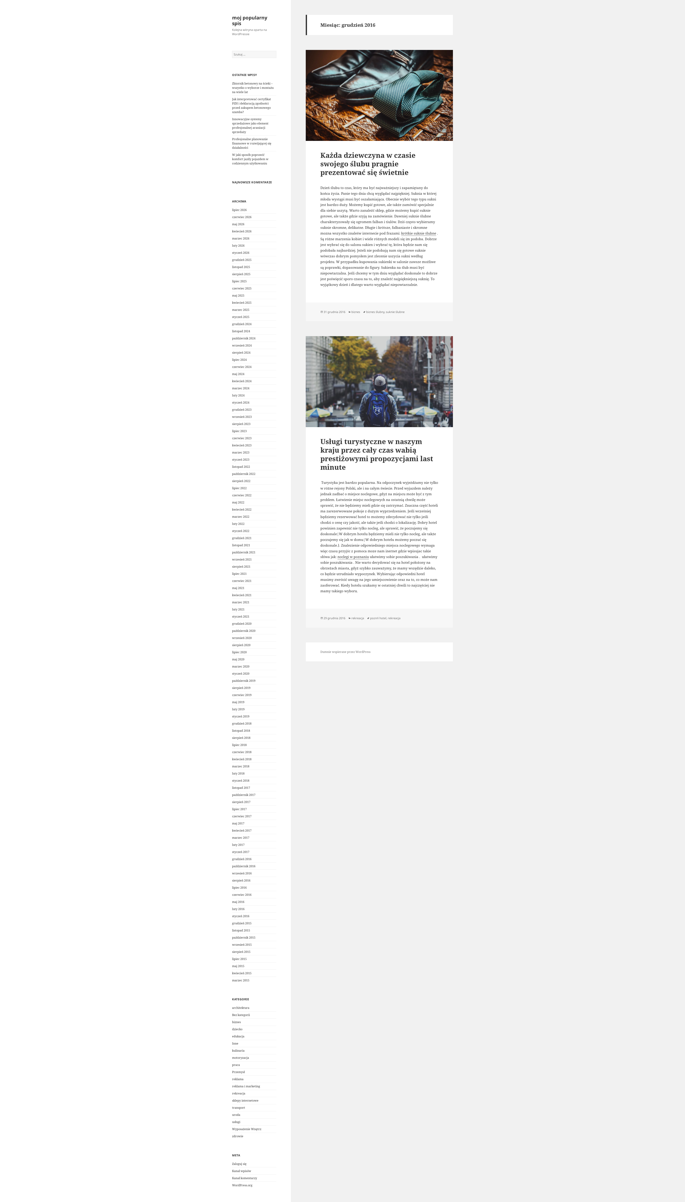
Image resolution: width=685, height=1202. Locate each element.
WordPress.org (242, 1185)
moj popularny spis (249, 20)
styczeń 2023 (240, 460)
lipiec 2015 (239, 959)
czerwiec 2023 (242, 438)
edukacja (238, 1036)
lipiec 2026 (239, 210)
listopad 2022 (241, 467)
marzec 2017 (240, 838)
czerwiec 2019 (242, 695)
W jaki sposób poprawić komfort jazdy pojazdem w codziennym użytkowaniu (250, 159)
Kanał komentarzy (244, 1178)
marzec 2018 (240, 766)
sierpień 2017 (241, 802)
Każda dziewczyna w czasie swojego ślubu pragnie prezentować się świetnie (367, 163)
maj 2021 (238, 588)
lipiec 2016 (239, 888)
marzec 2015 (240, 980)
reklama (237, 1079)
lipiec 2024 (239, 360)
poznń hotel (378, 618)
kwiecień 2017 (242, 830)
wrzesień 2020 (242, 638)
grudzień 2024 (242, 324)
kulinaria (238, 1051)
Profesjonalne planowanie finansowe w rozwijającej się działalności (251, 143)
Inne (235, 1043)
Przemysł (238, 1072)
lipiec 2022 (239, 488)
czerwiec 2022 (242, 495)
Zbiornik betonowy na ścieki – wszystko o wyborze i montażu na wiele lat (253, 88)
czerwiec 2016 (242, 895)
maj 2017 (238, 823)
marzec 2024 (240, 388)
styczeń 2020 (240, 674)
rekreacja (238, 1093)
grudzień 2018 (242, 723)
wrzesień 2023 (242, 417)
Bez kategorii (241, 1015)
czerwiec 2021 (242, 581)
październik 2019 (243, 681)
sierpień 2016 (241, 880)
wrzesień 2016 (242, 873)
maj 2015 (238, 966)
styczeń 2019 (240, 716)
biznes (236, 1022)
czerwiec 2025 (242, 288)
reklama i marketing (246, 1086)
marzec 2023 (240, 452)
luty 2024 (238, 395)
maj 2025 (238, 295)
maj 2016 (238, 902)
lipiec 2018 (239, 745)
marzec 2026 (240, 238)
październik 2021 (243, 552)
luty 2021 (238, 609)
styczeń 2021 (240, 616)
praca (236, 1065)
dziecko (237, 1029)
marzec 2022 (240, 517)
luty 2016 (238, 909)
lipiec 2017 (239, 809)
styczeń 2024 (240, 402)
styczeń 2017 (240, 852)
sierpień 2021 (241, 567)
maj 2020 (238, 659)
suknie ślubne (395, 312)
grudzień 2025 (242, 260)
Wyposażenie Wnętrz (246, 1129)
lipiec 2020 (239, 652)
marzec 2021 (240, 602)
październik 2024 (243, 338)
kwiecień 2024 (242, 381)
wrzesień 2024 (242, 345)
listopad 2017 (241, 788)
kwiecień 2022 (242, 509)
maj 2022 (238, 502)
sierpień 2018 (241, 738)
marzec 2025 (240, 310)
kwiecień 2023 (242, 445)
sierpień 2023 (241, 424)
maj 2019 (238, 702)
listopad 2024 (241, 331)
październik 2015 (243, 937)
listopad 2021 (241, 545)
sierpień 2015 (241, 952)
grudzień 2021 (242, 538)
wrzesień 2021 (242, 559)
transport (238, 1108)
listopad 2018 (241, 731)
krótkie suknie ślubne (418, 233)
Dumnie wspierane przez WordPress (345, 652)
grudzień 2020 (242, 624)
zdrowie (237, 1136)
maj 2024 (238, 374)
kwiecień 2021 (242, 595)
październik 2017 (243, 795)
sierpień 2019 (241, 688)
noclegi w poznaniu (353, 556)
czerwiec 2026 (242, 217)
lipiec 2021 (239, 574)
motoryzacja (240, 1058)
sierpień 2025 (241, 274)
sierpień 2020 (241, 645)
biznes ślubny (375, 312)
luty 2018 (238, 773)
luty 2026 (238, 246)
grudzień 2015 (242, 923)
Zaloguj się (239, 1164)
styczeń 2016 (240, 916)
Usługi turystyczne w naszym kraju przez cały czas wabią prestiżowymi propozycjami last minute (376, 454)
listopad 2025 (241, 267)
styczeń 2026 (240, 253)
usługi (236, 1122)
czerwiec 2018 (242, 752)
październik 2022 (243, 474)
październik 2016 (243, 866)
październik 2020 (243, 631)
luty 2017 (238, 845)
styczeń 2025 (240, 317)
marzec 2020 (240, 666)
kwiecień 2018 (242, 759)
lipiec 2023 (239, 431)
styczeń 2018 (240, 781)
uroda (236, 1115)
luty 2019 (238, 709)
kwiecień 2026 (242, 231)
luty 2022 (238, 524)
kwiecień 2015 (242, 973)
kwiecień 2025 (242, 303)
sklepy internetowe (245, 1100)
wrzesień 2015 (242, 945)
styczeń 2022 (240, 531)
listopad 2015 (241, 930)
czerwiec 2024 (242, 367)
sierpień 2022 (241, 481)
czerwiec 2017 (242, 816)
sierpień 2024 (241, 353)
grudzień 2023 (242, 410)
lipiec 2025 (239, 281)
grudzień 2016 (242, 859)
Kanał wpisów (241, 1171)
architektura (240, 1008)
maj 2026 (238, 224)
